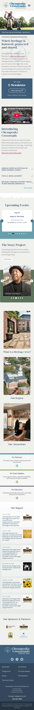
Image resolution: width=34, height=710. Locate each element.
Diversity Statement (7, 705)
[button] (29, 5)
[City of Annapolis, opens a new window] (10, 635)
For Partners (22, 667)
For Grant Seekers (24, 671)
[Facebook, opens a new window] (12, 659)
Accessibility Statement (18, 705)
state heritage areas (17, 56)
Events (4, 676)
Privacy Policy (29, 704)
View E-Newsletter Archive (17, 95)
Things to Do (6, 671)
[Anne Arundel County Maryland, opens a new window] (10, 627)
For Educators (23, 676)
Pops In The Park (17, 216)
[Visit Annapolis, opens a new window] (24, 635)
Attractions (5, 667)
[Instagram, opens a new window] (17, 659)
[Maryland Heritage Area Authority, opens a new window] (24, 627)
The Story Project (8, 680)
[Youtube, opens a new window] (21, 659)
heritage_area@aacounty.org (17, 696)
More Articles (28, 188)
